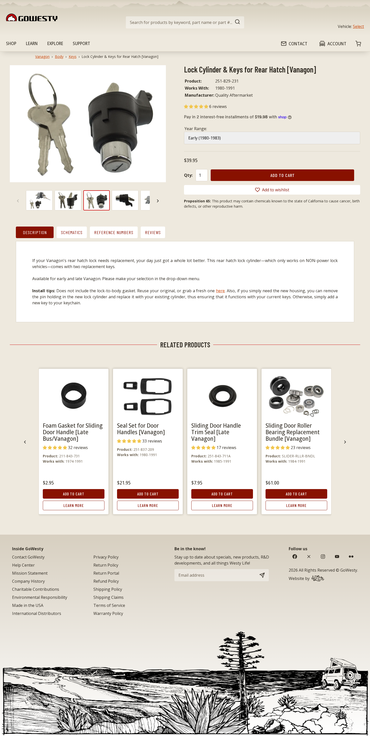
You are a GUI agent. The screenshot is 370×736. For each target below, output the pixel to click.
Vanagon (42, 56)
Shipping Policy (107, 589)
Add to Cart (73, 493)
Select (358, 26)
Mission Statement (30, 573)
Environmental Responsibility (39, 597)
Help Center (23, 565)
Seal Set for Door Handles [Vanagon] (141, 428)
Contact (298, 44)
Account (336, 44)
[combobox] (185, 22)
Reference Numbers (113, 232)
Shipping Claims (108, 597)
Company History (28, 581)
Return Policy (105, 565)
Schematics (72, 232)
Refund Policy (106, 581)
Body (59, 56)
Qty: (188, 175)
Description (35, 232)
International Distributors (36, 613)
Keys (73, 56)
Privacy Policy (106, 557)
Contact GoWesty (28, 557)
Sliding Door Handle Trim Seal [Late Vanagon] (216, 432)
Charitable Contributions (35, 589)
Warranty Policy (108, 613)
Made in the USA (27, 605)
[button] (196, 106)
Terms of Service (109, 605)
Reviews (153, 232)
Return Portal (106, 573)
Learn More (73, 505)
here (220, 290)
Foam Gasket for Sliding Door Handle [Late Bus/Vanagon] (73, 432)
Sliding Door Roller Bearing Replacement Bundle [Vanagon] (293, 432)
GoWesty (348, 570)
